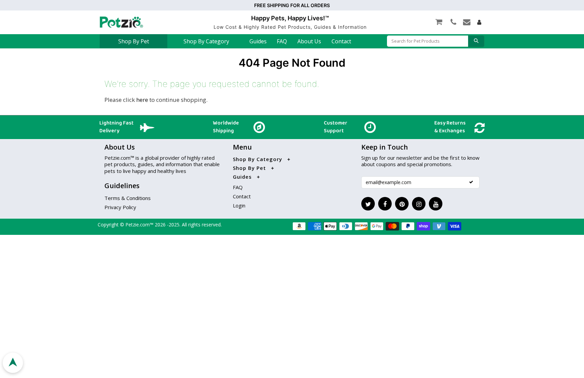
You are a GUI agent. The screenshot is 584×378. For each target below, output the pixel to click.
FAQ (282, 41)
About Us (309, 41)
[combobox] (427, 41)
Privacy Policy (120, 207)
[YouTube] (435, 203)
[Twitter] (368, 203)
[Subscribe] (471, 182)
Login (239, 205)
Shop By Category (206, 41)
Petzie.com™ (140, 224)
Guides (258, 41)
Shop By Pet (133, 41)
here (142, 100)
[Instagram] (418, 203)
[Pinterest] (402, 203)
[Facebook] (385, 203)
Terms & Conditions (127, 198)
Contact (341, 41)
